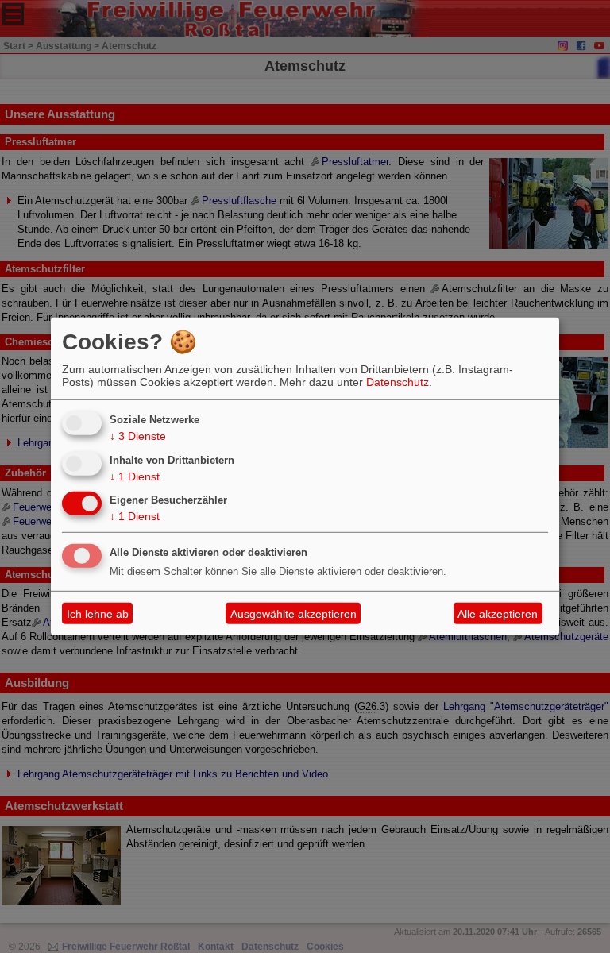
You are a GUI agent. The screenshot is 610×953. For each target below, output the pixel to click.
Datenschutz (397, 382)
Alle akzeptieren (498, 614)
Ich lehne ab (98, 614)
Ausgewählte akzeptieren (293, 614)
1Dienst (135, 475)
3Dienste (138, 436)
